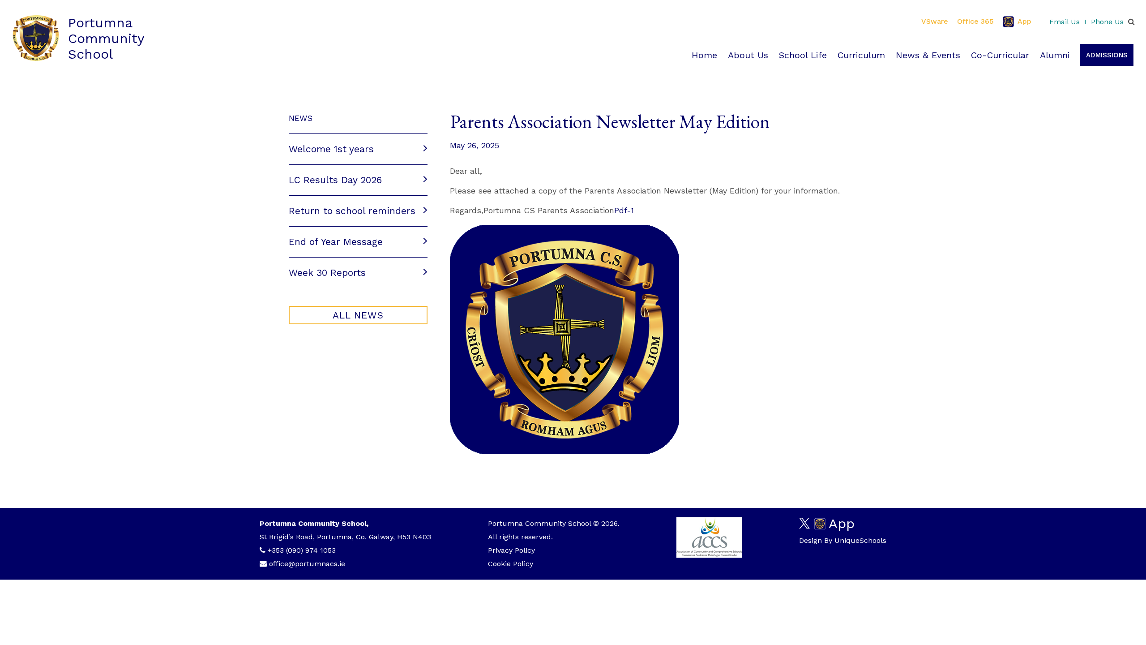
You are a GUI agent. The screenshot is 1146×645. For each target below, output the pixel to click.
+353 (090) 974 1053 (302, 550)
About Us (748, 55)
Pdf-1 (624, 210)
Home (704, 55)
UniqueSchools (860, 540)
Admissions (1107, 55)
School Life (803, 55)
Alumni (1055, 55)
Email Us (1064, 21)
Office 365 (975, 21)
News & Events (928, 55)
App (1024, 21)
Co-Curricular (1000, 55)
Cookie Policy (510, 563)
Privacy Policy (511, 550)
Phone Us (1107, 21)
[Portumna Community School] (35, 38)
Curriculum (861, 55)
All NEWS (358, 315)
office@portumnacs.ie (307, 563)
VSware (934, 21)
